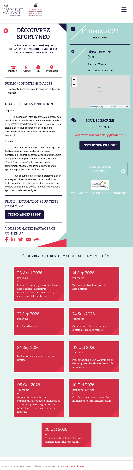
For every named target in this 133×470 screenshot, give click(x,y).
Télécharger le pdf (24, 214)
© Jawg (100, 106)
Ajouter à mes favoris (100, 169)
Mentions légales (74, 466)
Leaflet (93, 106)
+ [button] (74, 80)
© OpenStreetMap (112, 106)
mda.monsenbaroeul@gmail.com (100, 135)
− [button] (74, 84)
